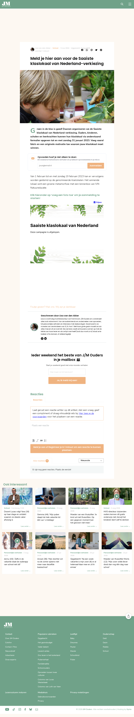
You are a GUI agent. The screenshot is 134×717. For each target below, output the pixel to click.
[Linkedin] (45, 338)
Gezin (105, 642)
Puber (72, 659)
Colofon (8, 642)
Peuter (73, 647)
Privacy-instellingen (79, 692)
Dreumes (74, 642)
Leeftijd (73, 634)
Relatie (105, 647)
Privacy (41, 701)
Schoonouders (44, 668)
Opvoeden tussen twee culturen (47, 673)
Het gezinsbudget (45, 642)
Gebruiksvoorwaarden (47, 696)
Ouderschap (108, 634)
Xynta (129, 709)
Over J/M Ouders (12, 638)
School (55, 48)
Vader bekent (43, 647)
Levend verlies (43, 651)
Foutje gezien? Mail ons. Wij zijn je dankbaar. (53, 306)
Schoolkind (74, 655)
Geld (105, 638)
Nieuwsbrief (10, 651)
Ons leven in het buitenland (49, 655)
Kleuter (73, 651)
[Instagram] (42, 338)
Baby (72, 638)
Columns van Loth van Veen (49, 686)
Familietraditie (43, 664)
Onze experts (10, 659)
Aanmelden (96, 165)
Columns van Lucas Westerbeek (46, 681)
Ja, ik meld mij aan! (67, 380)
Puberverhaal (43, 659)
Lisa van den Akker (43, 48)
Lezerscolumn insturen (15, 692)
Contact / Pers (11, 647)
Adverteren (9, 655)
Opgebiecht (42, 638)
